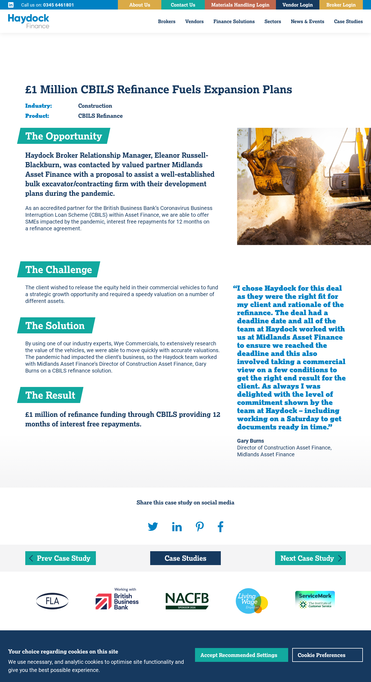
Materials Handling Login (240, 5)
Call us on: (47, 5)
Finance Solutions (234, 21)
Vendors (194, 21)
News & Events (307, 21)
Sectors (273, 21)
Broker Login (341, 5)
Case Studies (348, 21)
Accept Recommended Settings (238, 655)
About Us (139, 5)
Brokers (166, 21)
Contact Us (183, 5)
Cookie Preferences (321, 655)
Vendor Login (297, 5)
